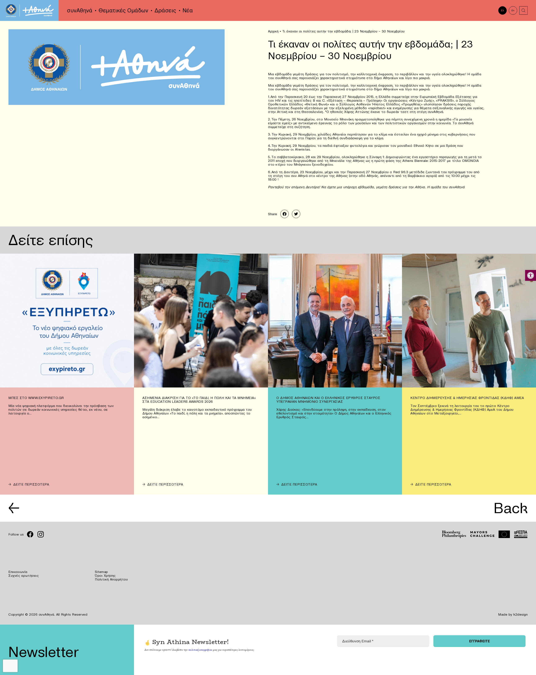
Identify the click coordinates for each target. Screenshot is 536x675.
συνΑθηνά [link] (79, 10)
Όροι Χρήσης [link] (105, 575)
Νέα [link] (188, 10)
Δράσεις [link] (165, 10)
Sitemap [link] (101, 572)
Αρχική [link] (273, 31)
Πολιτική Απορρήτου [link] (111, 579)
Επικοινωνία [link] (17, 572)
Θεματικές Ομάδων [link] (123, 10)
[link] (530, 275)
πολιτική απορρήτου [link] (200, 649)
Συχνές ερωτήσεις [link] (23, 575)
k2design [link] (520, 614)
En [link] (513, 10)
